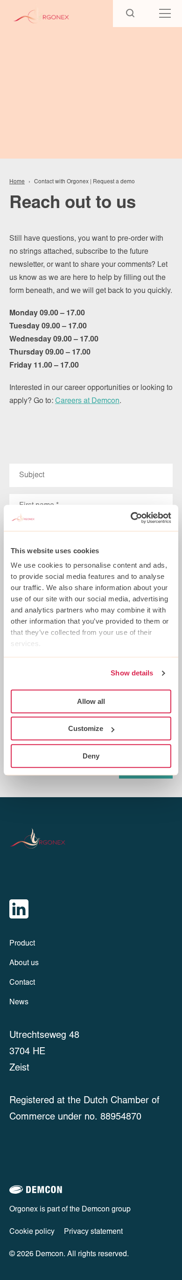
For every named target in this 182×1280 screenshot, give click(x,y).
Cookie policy (32, 1232)
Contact (22, 983)
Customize (85, 728)
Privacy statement (93, 1232)
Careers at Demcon (87, 401)
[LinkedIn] (18, 908)
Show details (132, 673)
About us (24, 963)
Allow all (91, 701)
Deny (91, 756)
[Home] (49, 13)
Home (17, 182)
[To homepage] (46, 838)
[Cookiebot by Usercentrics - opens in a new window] (131, 518)
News (18, 1002)
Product (22, 943)
